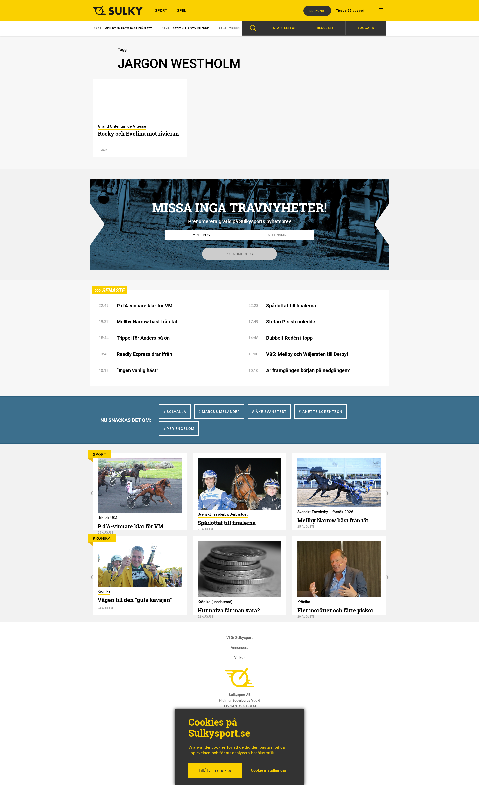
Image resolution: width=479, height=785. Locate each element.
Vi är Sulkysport (239, 637)
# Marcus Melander (219, 412)
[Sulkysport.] (115, 10)
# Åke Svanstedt (269, 412)
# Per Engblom (179, 429)
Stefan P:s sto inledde (158, 28)
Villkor (239, 657)
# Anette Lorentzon (320, 412)
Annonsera (239, 647)
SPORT (161, 10)
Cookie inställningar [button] (268, 770)
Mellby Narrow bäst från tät (95, 28)
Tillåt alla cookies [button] (215, 770)
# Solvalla (174, 412)
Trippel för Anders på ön (216, 28)
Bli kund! (317, 11)
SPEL (181, 10)
